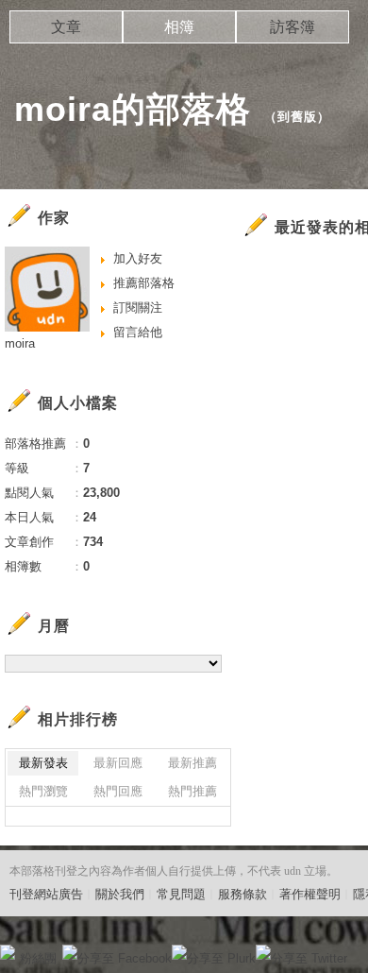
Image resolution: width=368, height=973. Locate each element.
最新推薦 (192, 763)
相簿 (179, 27)
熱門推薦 (192, 791)
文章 (66, 27)
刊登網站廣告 (46, 894)
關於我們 (119, 894)
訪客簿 (292, 27)
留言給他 (137, 332)
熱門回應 (117, 791)
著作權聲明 (310, 894)
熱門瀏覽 (43, 791)
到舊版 (297, 117)
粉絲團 (38, 958)
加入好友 (137, 258)
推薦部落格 (144, 283)
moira (20, 343)
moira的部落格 (132, 109)
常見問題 (181, 894)
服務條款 (242, 894)
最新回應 (117, 763)
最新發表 (43, 763)
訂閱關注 (137, 307)
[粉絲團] (7, 952)
